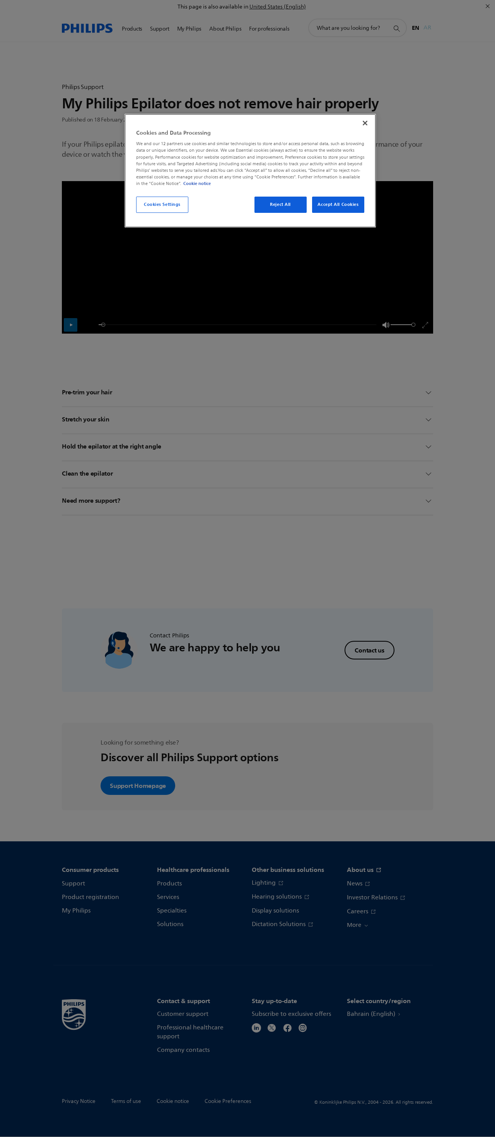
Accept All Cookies (337, 204)
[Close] (365, 123)
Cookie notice (197, 183)
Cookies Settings (162, 204)
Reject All (280, 204)
